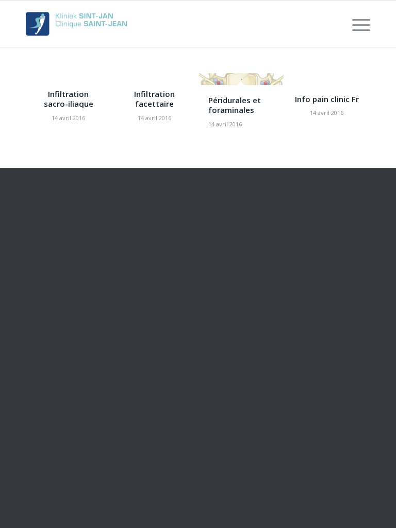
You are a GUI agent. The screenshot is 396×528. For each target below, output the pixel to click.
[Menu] (356, 24)
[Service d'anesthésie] (76, 24)
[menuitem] (356, 24)
